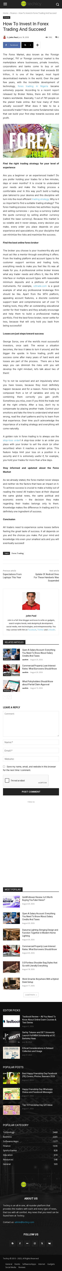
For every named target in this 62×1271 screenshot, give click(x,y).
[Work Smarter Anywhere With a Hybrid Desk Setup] (11, 983)
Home (5, 13)
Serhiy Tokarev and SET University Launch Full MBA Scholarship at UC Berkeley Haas (38, 1035)
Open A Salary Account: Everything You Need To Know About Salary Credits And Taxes (38, 653)
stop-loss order (11, 440)
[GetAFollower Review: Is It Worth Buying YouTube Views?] (11, 902)
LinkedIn (51, 630)
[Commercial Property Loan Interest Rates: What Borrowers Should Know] (11, 670)
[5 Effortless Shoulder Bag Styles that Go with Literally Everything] (11, 967)
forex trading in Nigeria (33, 86)
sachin (25, 659)
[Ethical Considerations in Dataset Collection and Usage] (11, 1053)
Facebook (32, 630)
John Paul (13, 37)
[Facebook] (20, 1243)
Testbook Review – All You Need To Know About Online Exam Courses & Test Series (39, 1019)
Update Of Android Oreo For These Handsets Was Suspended (46, 577)
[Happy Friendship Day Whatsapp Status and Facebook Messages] (11, 1094)
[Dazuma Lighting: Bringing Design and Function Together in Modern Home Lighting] (11, 934)
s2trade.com (40, 286)
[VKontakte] (49, 1243)
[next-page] (10, 697)
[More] (37, 45)
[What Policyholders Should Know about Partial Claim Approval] (11, 686)
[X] (42, 1243)
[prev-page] (5, 697)
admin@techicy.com (24, 1222)
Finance (13, 13)
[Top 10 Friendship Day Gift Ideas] (11, 1109)
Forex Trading (18, 553)
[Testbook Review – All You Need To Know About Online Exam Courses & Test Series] (11, 1021)
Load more (30, 994)
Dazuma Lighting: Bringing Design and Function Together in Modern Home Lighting (40, 933)
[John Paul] (5, 37)
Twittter (40, 630)
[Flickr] (27, 1243)
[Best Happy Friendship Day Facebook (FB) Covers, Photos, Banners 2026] (11, 1078)
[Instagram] (35, 1243)
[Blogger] (12, 1243)
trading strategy (40, 199)
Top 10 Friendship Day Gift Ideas (37, 1105)
